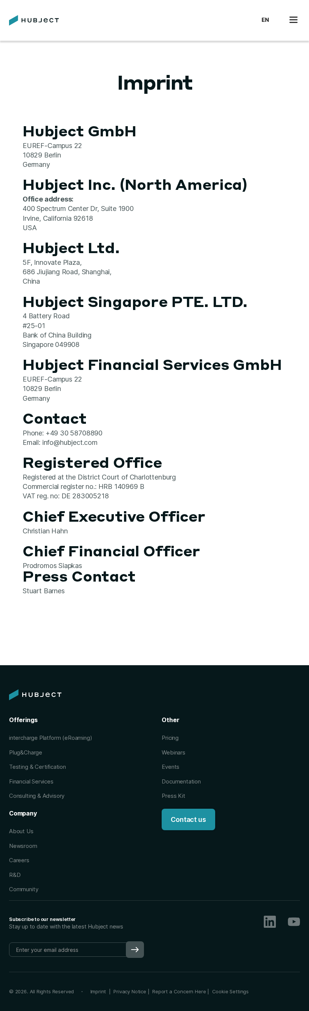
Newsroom (23, 845)
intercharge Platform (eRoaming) (50, 737)
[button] (265, 20)
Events (170, 766)
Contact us (188, 819)
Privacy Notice (129, 991)
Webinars (173, 752)
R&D (14, 874)
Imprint (99, 991)
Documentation (181, 781)
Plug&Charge (25, 752)
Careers (19, 860)
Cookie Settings (230, 991)
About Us (21, 831)
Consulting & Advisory (36, 795)
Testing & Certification (37, 766)
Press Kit (173, 795)
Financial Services (31, 781)
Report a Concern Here (179, 991)
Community (23, 889)
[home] (34, 20)
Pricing (170, 737)
